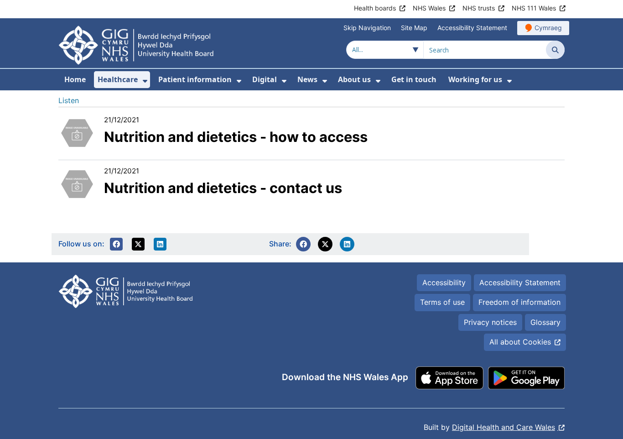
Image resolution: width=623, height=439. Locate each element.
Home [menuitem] (75, 79)
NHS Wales (429, 8)
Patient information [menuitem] (195, 79)
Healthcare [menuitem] (118, 79)
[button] (116, 244)
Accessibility (444, 282)
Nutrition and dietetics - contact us (223, 187)
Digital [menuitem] (264, 79)
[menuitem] (145, 81)
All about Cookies (520, 341)
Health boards (375, 8)
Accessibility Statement (472, 27)
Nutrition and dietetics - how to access (236, 136)
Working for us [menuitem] (475, 79)
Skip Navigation (367, 27)
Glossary (545, 322)
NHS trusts (478, 8)
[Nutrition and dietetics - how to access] (76, 131)
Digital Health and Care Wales (503, 427)
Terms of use (442, 302)
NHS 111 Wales (534, 8)
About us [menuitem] (354, 79)
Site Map (414, 27)
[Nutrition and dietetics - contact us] (76, 183)
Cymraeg (548, 27)
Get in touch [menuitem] (413, 79)
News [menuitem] (307, 79)
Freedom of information (519, 302)
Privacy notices (490, 322)
